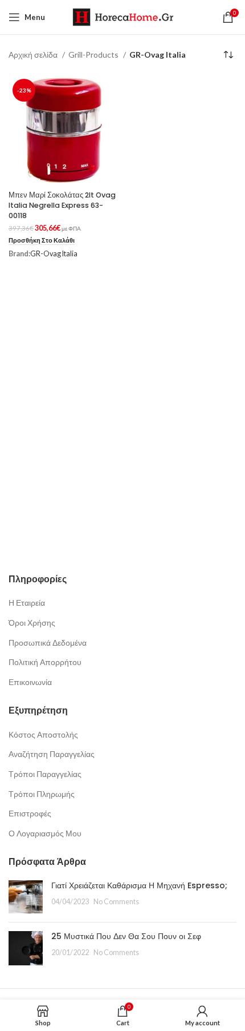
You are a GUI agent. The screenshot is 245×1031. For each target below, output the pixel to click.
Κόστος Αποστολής (43, 734)
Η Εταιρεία (27, 602)
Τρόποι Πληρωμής (42, 794)
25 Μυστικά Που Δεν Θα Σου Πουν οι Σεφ (126, 936)
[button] (42, 240)
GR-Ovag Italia (53, 253)
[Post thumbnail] (26, 896)
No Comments (116, 901)
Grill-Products (94, 54)
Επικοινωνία (30, 682)
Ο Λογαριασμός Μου (45, 833)
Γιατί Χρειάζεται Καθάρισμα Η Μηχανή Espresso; (139, 885)
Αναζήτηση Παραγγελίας (52, 754)
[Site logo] (123, 16)
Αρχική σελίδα (34, 54)
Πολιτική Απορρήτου (45, 662)
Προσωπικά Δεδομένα (48, 642)
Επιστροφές (30, 813)
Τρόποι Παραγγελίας (45, 774)
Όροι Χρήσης (32, 622)
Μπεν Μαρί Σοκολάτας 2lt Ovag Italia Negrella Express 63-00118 (62, 205)
